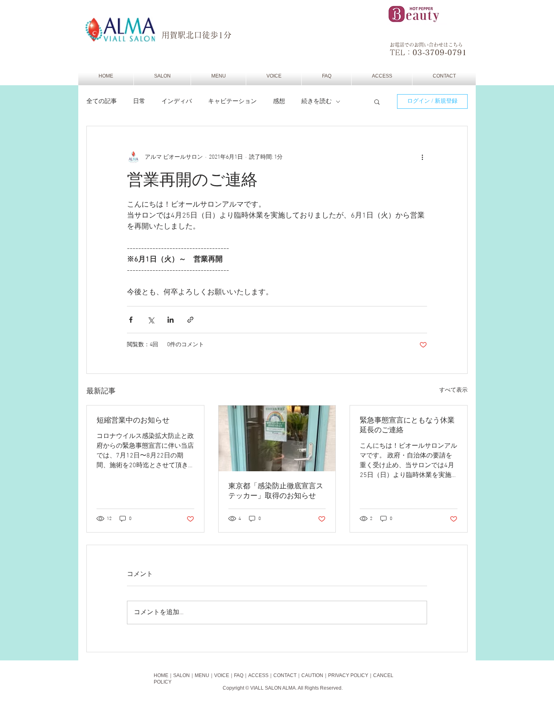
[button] (377, 101)
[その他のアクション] (422, 157)
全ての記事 (101, 101)
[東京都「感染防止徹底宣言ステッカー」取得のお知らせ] (277, 438)
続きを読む (316, 101)
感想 (279, 101)
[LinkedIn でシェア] (170, 320)
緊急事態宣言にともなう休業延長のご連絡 (407, 425)
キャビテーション (232, 101)
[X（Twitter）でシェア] (151, 320)
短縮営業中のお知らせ (133, 420)
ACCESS (258, 675)
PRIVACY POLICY (348, 675)
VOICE (221, 675)
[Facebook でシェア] (131, 320)
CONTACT (284, 675)
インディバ (176, 101)
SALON (181, 675)
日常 (139, 101)
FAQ (238, 675)
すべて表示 (453, 390)
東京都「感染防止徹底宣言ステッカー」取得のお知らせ (275, 491)
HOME (161, 675)
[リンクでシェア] (190, 320)
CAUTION (312, 675)
